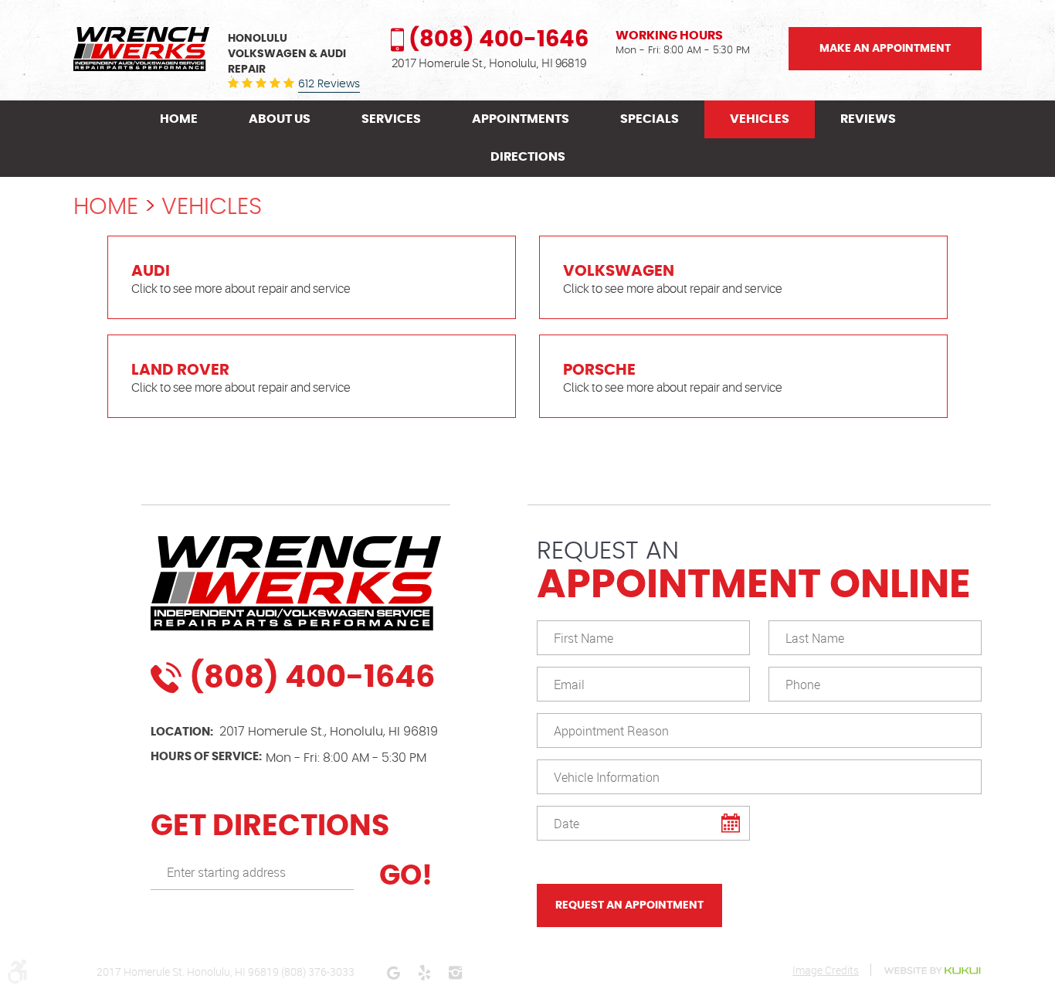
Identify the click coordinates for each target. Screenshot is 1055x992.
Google (393, 972)
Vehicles (759, 119)
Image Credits (825, 970)
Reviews (868, 119)
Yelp (424, 972)
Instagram (455, 972)
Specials (649, 119)
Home (179, 119)
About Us (279, 119)
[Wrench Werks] (141, 49)
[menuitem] (178, 119)
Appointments (520, 119)
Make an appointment (885, 48)
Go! (403, 876)
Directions (527, 157)
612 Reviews (329, 85)
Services (391, 119)
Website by (932, 971)
